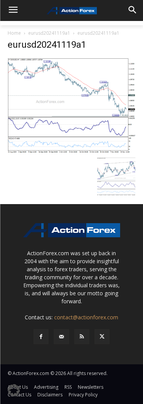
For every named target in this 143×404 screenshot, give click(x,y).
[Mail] (61, 336)
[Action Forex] (71, 11)
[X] (102, 336)
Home (14, 33)
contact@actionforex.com (86, 317)
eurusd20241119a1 (49, 33)
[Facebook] (41, 336)
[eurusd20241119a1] (71, 105)
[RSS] (81, 336)
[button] (13, 390)
